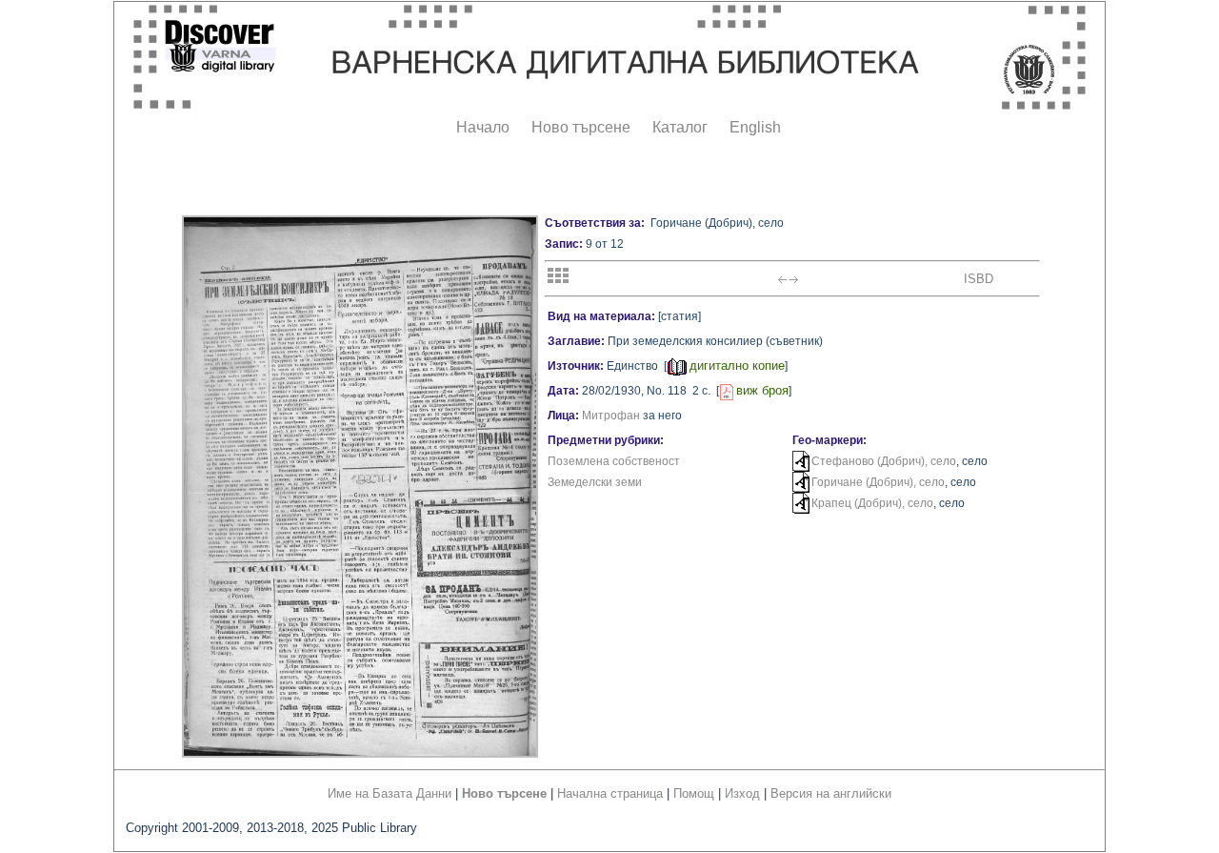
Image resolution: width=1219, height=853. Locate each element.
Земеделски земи (595, 482)
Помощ (693, 793)
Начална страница (610, 793)
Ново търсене (580, 127)
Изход (742, 793)
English (755, 127)
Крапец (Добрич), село (872, 503)
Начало (483, 127)
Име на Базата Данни (389, 793)
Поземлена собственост (614, 461)
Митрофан (611, 415)
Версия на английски (830, 793)
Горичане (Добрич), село (878, 482)
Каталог (680, 127)
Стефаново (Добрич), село (883, 461)
